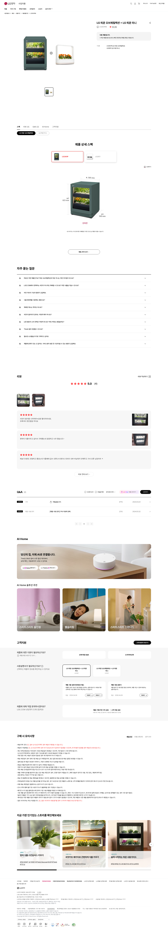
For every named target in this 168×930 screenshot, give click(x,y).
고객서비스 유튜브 (22, 919)
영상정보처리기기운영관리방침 (74, 881)
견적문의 (32, 9)
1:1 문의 (39, 892)
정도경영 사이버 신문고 (142, 881)
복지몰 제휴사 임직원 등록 (115, 881)
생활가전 (18, 13)
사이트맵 (19, 881)
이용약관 (25, 881)
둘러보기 (32, 568)
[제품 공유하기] (150, 23)
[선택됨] (49, 91)
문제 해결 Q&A (84, 655)
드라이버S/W (129, 655)
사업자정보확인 (51, 908)
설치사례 (48, 9)
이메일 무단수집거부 (35, 881)
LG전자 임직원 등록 (89, 881)
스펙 (18, 127)
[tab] (67, 156)
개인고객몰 (161, 3)
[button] (131, 3)
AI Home (45, 127)
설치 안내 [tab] (148, 737)
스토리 (40, 9)
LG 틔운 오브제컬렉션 (26, 133)
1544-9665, (41, 899)
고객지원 (55, 127)
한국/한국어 (40, 919)
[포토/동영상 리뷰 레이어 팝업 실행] (23, 400)
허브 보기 (52, 568)
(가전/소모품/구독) (40, 894)
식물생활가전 (25, 13)
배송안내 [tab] (129, 737)
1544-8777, (80, 899)
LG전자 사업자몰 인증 (129, 881)
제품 (5, 9)
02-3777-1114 (30, 892)
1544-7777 (55, 899)
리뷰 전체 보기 (83, 474)
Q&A (36, 127)
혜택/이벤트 (22, 9)
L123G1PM (103, 27)
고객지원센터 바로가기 (142, 642)
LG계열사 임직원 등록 (101, 881)
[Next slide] (151, 844)
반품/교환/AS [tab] (138, 737)
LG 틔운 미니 (43, 133)
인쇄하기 (148, 167)
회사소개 (145, 3)
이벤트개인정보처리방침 (59, 881)
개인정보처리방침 (46, 881)
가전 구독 (13, 9)
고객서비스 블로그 (32, 919)
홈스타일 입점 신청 (21, 883)
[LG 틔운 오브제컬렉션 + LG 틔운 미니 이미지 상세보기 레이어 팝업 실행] (49, 53)
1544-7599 (38, 897)
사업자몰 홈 (6, 13)
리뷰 (26, 127)
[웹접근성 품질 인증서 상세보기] (74, 924)
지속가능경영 (153, 3)
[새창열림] (52, 924)
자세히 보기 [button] (42, 666)
